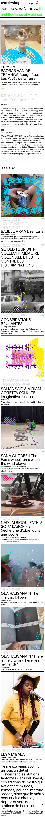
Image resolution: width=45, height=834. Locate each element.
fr (31, 3)
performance (28, 8)
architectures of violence (21, 15)
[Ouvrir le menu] (42, 3)
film (41, 8)
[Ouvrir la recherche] (37, 3)
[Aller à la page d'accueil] (10, 3)
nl (29, 3)
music (13, 8)
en (33, 3)
